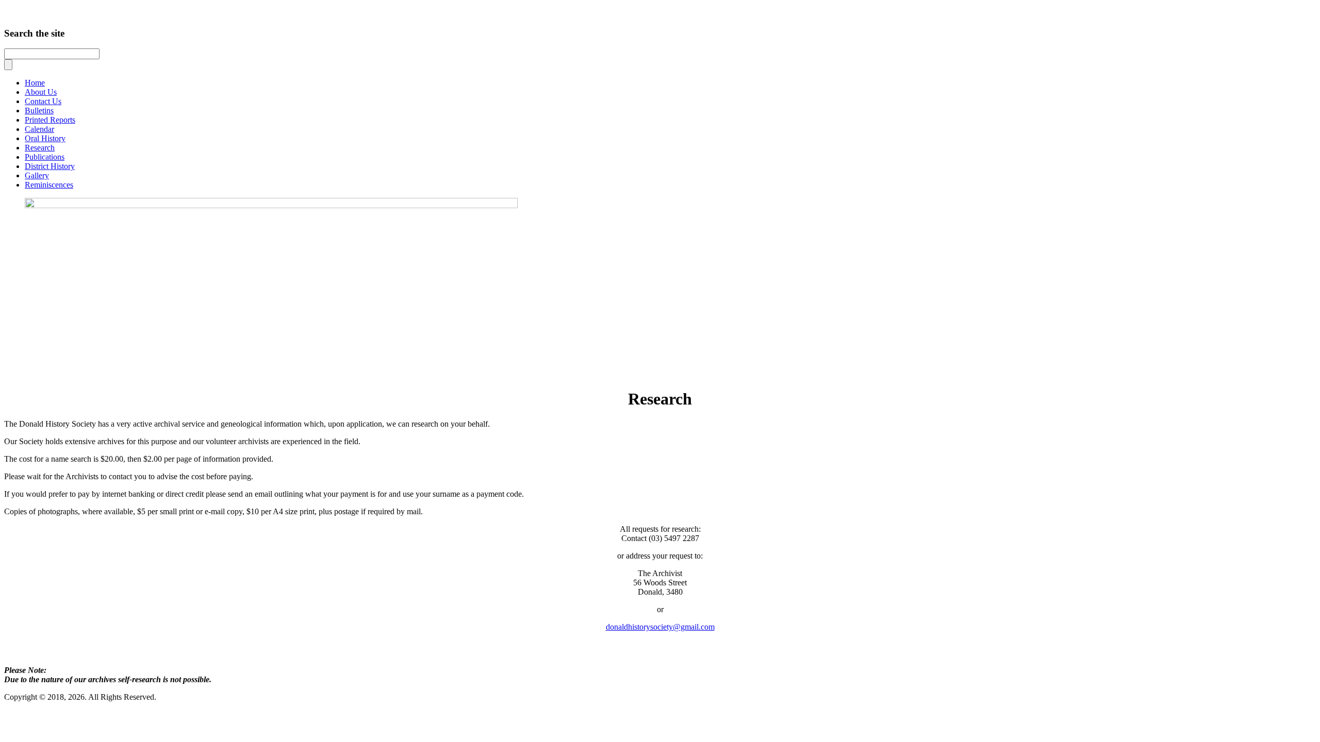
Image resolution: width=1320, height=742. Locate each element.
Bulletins (39, 110)
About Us (41, 92)
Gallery (37, 175)
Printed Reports (50, 119)
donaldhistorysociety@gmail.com (660, 626)
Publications (44, 157)
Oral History (45, 138)
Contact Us (43, 101)
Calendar (39, 129)
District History (50, 166)
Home (35, 82)
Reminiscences (49, 184)
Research (40, 147)
